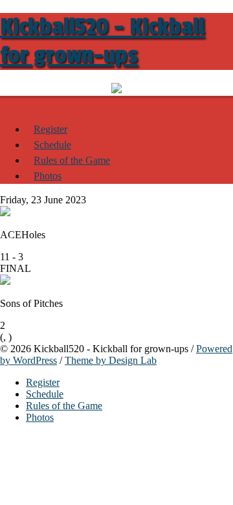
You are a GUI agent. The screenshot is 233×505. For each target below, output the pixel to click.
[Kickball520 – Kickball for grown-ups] (8, 102)
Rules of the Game (72, 160)
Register (50, 129)
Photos (47, 175)
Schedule (52, 144)
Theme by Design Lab (111, 360)
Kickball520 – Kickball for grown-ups (102, 41)
